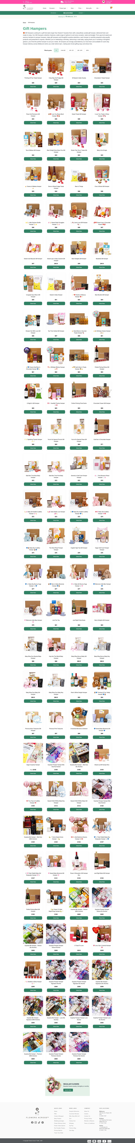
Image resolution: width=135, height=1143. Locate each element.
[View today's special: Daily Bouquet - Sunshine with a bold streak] (103, 1)
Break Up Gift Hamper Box (102, 765)
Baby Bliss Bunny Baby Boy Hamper (102, 657)
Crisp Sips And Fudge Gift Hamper (56, 79)
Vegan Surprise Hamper (33, 765)
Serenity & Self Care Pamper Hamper (79, 476)
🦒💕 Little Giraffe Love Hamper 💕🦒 (56, 512)
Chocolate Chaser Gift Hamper (101, 403)
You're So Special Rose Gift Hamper (79, 440)
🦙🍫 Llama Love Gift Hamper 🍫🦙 (79, 223)
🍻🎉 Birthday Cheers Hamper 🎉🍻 (102, 332)
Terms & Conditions (89, 1123)
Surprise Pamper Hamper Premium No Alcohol (79, 1055)
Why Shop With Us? (74, 1116)
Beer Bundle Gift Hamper (102, 295)
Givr (70, 1118)
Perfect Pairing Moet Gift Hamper (33, 910)
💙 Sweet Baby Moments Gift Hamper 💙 (102, 729)
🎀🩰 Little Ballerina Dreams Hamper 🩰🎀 (79, 838)
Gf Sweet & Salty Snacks (79, 78)
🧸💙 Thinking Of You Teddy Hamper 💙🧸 (102, 693)
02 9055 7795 (102, 1130)
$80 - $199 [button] (80, 50)
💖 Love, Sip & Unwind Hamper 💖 (102, 946)
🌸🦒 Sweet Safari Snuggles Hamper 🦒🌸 (56, 223)
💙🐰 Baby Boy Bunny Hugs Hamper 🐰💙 (33, 585)
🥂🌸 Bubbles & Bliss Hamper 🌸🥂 (33, 982)
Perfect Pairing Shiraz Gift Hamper (102, 368)
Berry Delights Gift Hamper (102, 620)
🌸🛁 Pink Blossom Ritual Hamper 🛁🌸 (102, 476)
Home (44, 8)
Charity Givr (72, 1120)
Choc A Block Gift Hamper (102, 186)
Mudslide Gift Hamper (102, 259)
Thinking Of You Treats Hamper (33, 78)
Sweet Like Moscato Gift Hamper (33, 259)
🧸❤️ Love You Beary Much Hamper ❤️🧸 (56, 115)
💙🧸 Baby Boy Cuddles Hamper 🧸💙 (33, 549)
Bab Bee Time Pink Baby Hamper (56, 476)
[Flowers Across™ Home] (28, 7)
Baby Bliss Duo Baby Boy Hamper (56, 693)
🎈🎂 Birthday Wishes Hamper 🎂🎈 (56, 368)
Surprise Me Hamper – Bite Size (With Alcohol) (33, 838)
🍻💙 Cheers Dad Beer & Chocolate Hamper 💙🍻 (33, 368)
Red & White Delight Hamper (79, 692)
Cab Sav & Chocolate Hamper (102, 439)
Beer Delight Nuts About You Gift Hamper (56, 151)
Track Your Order (58, 1132)
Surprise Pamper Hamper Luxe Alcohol (79, 1019)
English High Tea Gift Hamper (79, 548)
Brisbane (53, 13)
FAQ (55, 1113)
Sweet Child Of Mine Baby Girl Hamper (79, 802)
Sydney (81, 13)
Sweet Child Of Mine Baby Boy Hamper (56, 802)
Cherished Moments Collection (79, 728)
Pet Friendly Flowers (59, 1128)
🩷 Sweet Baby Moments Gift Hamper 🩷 (56, 874)
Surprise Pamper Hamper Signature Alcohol (56, 982)
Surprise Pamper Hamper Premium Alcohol (56, 1055)
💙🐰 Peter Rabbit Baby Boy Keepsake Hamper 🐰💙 (102, 838)
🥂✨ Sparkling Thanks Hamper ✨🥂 (33, 440)
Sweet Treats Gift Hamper (79, 114)
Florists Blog (72, 1128)
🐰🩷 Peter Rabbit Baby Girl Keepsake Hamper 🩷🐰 (33, 874)
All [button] (56, 50)
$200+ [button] (87, 50)
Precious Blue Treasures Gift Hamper (33, 729)
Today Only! (109, 1)
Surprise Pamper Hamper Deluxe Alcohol (56, 946)
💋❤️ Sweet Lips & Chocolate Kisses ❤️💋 (102, 223)
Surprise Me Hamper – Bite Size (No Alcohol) (79, 766)
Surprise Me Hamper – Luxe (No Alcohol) (56, 1019)
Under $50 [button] (63, 50)
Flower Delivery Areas (60, 1123)
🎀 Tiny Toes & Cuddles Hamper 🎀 (33, 802)
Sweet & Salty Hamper (56, 295)
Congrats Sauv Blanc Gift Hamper (33, 296)
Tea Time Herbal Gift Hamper (56, 331)
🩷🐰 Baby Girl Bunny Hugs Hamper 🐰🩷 (79, 585)
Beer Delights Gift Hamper (79, 259)
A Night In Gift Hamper (33, 403)
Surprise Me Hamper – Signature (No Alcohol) (102, 982)
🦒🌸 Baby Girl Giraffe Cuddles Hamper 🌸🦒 (33, 512)
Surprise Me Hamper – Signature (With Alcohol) (33, 1019)
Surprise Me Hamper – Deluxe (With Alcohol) (79, 910)
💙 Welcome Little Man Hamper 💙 (102, 585)
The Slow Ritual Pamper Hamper (56, 549)
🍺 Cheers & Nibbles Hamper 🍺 (33, 187)
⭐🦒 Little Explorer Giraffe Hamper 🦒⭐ (33, 223)
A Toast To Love (79, 945)
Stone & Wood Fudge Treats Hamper (56, 187)
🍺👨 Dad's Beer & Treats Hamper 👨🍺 (79, 368)
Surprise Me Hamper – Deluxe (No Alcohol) (33, 946)
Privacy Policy (88, 1118)
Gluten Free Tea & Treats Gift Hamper (79, 151)
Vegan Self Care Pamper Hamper (102, 549)
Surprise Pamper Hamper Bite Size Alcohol (102, 802)
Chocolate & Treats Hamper (102, 78)
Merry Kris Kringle (102, 150)
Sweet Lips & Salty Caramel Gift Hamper (56, 259)
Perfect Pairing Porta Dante (79, 403)
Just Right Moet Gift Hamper (102, 873)
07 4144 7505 (102, 1123)
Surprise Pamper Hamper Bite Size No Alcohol (56, 766)
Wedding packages (59, 1120)
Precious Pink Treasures (56, 728)
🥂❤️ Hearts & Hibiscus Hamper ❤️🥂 (79, 296)
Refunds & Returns (89, 1120)
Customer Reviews (74, 1113)
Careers (86, 1113)
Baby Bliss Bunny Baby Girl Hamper (79, 657)
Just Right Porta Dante (79, 620)
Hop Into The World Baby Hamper (56, 657)
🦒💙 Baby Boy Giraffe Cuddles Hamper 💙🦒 (79, 512)
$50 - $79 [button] (71, 50)
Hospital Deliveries (74, 1111)
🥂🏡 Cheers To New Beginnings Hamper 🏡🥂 (56, 910)
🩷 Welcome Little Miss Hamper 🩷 (33, 621)
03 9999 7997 (102, 1116)
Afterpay (71, 1123)
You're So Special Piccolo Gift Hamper (56, 440)
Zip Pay (71, 1125)
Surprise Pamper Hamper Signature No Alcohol (79, 982)
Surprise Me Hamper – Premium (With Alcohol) (33, 1055)
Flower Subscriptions (59, 1125)
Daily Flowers (57, 1118)
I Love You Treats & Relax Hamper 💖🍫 (102, 115)
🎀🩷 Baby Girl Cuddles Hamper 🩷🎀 (102, 512)
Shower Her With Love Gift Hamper (33, 332)
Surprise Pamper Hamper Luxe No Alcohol (102, 1019)
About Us (86, 1111)
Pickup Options (58, 1130)
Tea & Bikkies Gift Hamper (33, 150)
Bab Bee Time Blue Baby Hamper (33, 476)
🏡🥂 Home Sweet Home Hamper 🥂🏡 (56, 838)
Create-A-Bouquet (59, 1116)
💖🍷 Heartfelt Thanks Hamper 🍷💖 (56, 404)
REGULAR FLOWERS (71, 1084)
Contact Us (87, 1116)
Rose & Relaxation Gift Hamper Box (79, 874)
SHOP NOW (68, 1090)
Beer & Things (79, 186)
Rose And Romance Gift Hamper (33, 115)
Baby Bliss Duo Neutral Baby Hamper (33, 657)
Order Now (33, 86)
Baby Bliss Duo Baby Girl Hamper (33, 693)
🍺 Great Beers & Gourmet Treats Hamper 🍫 (79, 332)
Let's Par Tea (56, 620)
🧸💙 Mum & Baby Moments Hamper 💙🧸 (56, 585)
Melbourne (68, 13)
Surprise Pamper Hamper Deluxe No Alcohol (102, 910)
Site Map (71, 1130)
